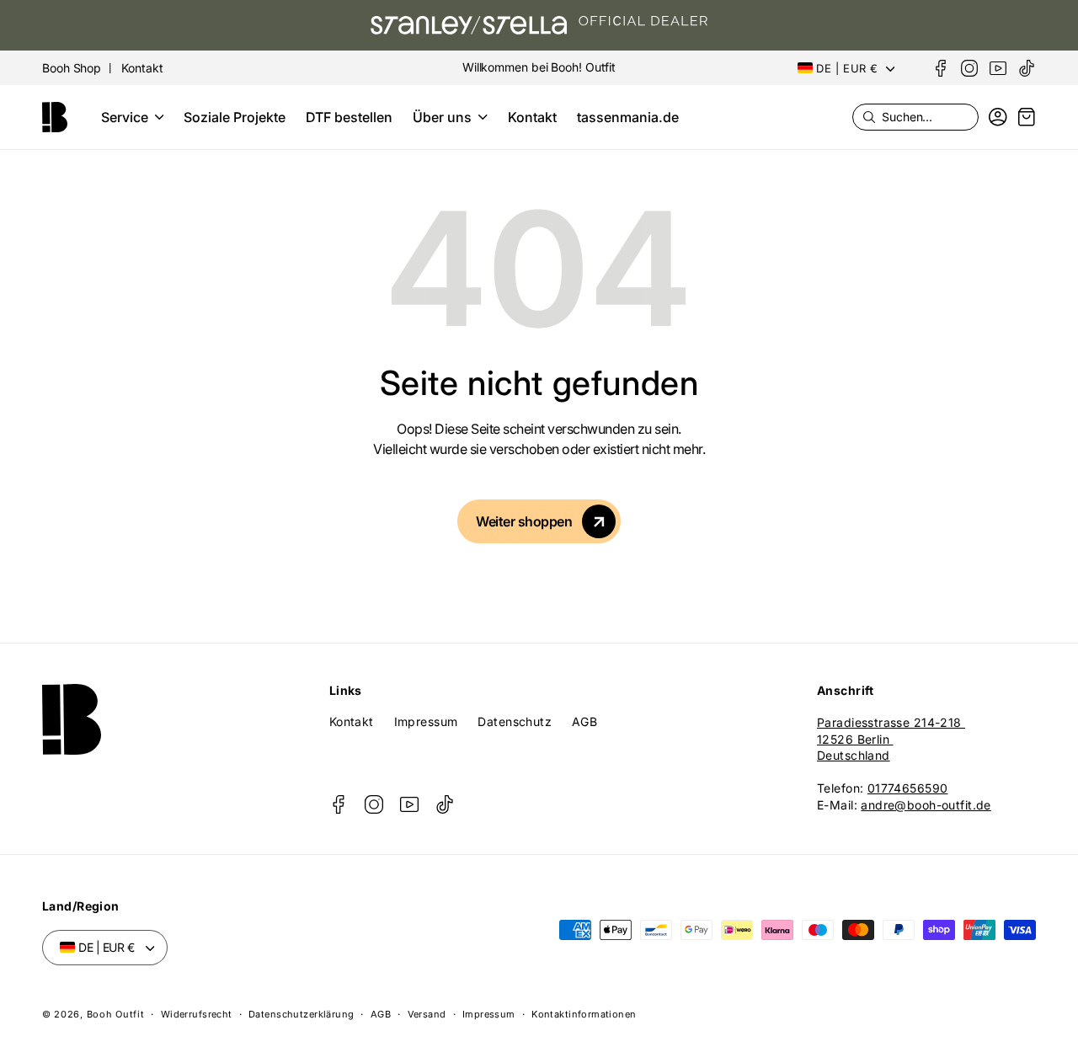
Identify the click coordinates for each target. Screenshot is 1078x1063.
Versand (427, 1014)
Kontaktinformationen (583, 1014)
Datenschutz (515, 721)
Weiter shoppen (524, 521)
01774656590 (907, 788)
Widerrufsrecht (196, 1014)
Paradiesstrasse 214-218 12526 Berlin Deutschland (891, 738)
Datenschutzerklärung (301, 1014)
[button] (132, 117)
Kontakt (351, 721)
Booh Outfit (116, 1014)
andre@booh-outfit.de (925, 805)
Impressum (426, 721)
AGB (584, 721)
